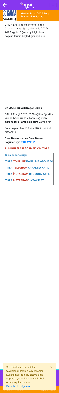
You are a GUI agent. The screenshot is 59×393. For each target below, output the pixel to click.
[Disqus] (29, 234)
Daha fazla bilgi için (18, 386)
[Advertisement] (29, 70)
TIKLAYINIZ (28, 142)
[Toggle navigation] (53, 5)
